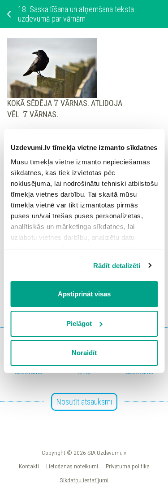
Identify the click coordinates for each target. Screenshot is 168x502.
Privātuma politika (128, 466)
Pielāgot (79, 323)
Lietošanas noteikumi (72, 466)
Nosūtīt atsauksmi (84, 401)
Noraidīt (84, 353)
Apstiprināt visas (84, 294)
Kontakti (29, 466)
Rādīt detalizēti (117, 265)
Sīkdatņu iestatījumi (84, 480)
